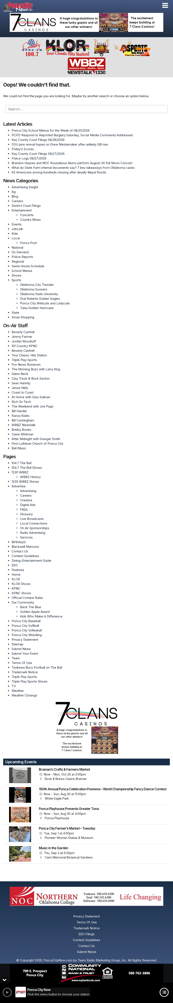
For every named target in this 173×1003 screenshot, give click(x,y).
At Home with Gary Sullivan (31, 397)
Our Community (23, 602)
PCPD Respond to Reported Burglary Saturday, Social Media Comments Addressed (72, 135)
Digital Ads (27, 505)
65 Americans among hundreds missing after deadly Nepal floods (59, 172)
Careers (17, 201)
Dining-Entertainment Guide (31, 561)
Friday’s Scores (23, 149)
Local (16, 238)
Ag (14, 192)
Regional (18, 261)
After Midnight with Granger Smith (36, 439)
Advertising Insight (25, 187)
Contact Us (20, 551)
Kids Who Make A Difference (41, 616)
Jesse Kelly (20, 388)
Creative (26, 500)
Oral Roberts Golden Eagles (40, 299)
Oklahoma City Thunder (37, 285)
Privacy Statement (25, 640)
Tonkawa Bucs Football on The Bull (37, 667)
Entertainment (22, 210)
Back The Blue (30, 607)
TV (14, 686)
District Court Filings (26, 206)
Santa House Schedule (28, 266)
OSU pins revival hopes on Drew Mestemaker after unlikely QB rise (60, 144)
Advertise (19, 486)
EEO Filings (86, 934)
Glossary (26, 514)
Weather (18, 691)
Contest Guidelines (25, 556)
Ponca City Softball (25, 626)
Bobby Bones (21, 430)
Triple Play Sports (24, 360)
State (15, 313)
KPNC (16, 588)
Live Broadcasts (32, 519)
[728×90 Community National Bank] (86, 973)
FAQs (24, 509)
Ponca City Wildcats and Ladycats (45, 303)
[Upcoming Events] (20, 775)
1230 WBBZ (20, 472)
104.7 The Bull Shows (27, 468)
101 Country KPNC (25, 346)
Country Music (30, 220)
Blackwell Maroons (25, 547)
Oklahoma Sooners (33, 289)
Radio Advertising (32, 533)
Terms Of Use (22, 663)
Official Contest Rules (27, 598)
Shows (16, 275)
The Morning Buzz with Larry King (36, 369)
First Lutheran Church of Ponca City (37, 444)
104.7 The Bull (21, 463)
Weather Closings (24, 695)
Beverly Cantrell (23, 332)
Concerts (27, 215)
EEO (15, 565)
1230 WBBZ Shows (25, 482)
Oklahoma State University (39, 294)
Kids (15, 234)
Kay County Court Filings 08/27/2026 (38, 154)
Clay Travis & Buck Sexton (31, 378)
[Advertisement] (86, 22)
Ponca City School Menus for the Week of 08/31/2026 (51, 130)
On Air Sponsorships (34, 528)
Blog (15, 196)
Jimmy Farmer (22, 337)
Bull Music (19, 448)
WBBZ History (30, 477)
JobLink (17, 229)
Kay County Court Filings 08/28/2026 (38, 140)
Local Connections (33, 523)
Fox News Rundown (26, 364)
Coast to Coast (23, 392)
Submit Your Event (25, 653)
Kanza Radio (21, 416)
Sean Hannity (21, 383)
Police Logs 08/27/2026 (29, 158)
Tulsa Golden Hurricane (37, 308)
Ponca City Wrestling (27, 635)
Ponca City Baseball (26, 621)
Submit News (21, 649)
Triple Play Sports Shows (29, 681)
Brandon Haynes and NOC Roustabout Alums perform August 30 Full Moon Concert (72, 163)
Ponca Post (28, 243)
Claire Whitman (22, 434)
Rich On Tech (21, 402)
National (17, 247)
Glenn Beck (20, 374)
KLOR (16, 579)
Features (18, 570)
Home (16, 574)
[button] (165, 5)
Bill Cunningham (23, 420)
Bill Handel (19, 411)
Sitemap (17, 644)
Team (16, 658)
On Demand (20, 252)
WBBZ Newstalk (23, 425)
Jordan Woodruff (24, 341)
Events (17, 224)
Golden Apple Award (35, 612)
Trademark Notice (25, 672)
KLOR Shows (21, 584)
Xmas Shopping (23, 317)
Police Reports (22, 257)
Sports (16, 280)
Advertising (28, 491)
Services (26, 537)
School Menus (22, 271)
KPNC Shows (21, 593)
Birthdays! (19, 542)
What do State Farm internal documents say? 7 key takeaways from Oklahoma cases (73, 168)
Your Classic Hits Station (29, 355)
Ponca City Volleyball (27, 630)
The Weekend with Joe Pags (32, 406)
